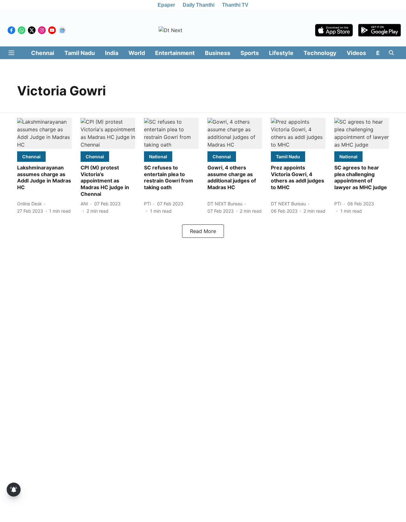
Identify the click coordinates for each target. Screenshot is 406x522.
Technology (320, 53)
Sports (249, 53)
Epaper (166, 5)
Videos (356, 53)
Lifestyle (281, 53)
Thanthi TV (235, 5)
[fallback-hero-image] (44, 133)
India (111, 53)
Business (217, 53)
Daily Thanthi (198, 5)
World (136, 53)
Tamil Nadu (79, 53)
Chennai (42, 53)
